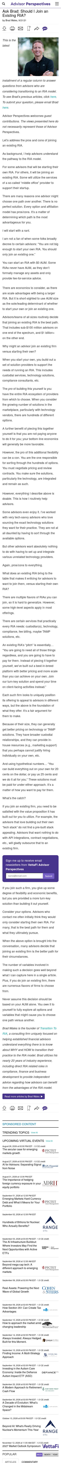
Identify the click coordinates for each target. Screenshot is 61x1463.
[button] (4, 28)
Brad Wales (11, 20)
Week (39, 1454)
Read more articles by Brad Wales (23, 1096)
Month (47, 1454)
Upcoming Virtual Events (23, 1140)
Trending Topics (15, 1132)
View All (34, 1132)
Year (55, 1454)
